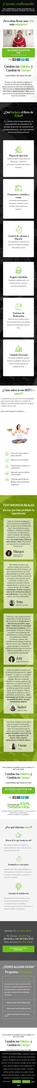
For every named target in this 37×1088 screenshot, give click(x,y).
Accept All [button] (16, 1081)
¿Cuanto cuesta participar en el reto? (18, 979)
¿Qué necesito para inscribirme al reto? (18, 1008)
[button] (18, 38)
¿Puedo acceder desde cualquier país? (18, 1002)
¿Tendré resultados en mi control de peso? (17, 1015)
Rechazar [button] (26, 1081)
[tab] (18, 979)
